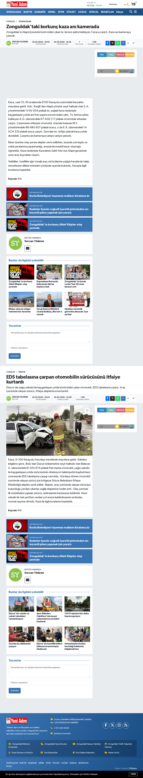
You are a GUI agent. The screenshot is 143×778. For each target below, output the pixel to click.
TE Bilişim (133, 768)
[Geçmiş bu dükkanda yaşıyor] (21, 634)
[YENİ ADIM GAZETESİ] (16, 4)
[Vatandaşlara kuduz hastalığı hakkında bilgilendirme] (77, 634)
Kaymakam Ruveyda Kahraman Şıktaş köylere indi (47, 284)
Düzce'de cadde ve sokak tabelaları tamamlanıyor (19, 616)
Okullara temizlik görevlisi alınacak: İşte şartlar (76, 311)
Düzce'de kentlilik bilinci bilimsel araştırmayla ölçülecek (49, 646)
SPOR (61, 12)
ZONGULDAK (13, 12)
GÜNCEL (94, 12)
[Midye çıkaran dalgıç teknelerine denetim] (21, 299)
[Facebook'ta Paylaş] (107, 43)
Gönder (15, 356)
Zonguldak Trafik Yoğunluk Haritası (118, 745)
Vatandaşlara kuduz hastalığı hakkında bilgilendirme (75, 646)
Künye (119, 12)
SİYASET (71, 12)
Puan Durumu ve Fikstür (22, 753)
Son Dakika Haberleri (85, 753)
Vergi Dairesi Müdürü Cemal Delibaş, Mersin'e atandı (49, 311)
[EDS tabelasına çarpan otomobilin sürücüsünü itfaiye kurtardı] (49, 430)
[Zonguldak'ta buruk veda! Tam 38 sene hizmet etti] (77, 272)
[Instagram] (119, 725)
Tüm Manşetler (51, 753)
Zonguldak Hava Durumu (56, 744)
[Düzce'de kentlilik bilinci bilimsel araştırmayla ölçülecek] (49, 634)
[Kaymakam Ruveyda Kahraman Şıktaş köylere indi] (49, 272)
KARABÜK (40, 12)
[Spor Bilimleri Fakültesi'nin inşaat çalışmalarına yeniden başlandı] (49, 604)
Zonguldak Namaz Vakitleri (89, 744)
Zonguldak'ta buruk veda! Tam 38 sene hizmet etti (75, 284)
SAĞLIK (82, 12)
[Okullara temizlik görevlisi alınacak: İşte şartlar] (77, 299)
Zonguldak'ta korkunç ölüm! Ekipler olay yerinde (20, 284)
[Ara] (131, 12)
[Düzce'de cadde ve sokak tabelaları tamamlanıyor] (21, 604)
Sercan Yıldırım (34, 241)
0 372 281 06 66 (61, 728)
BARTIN (27, 12)
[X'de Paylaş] (112, 43)
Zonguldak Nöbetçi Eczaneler (19, 745)
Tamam (133, 774)
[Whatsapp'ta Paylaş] (117, 43)
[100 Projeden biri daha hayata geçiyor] (77, 604)
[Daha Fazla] (123, 43)
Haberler (10, 22)
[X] (112, 725)
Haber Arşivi (113, 753)
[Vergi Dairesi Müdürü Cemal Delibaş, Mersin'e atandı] (49, 299)
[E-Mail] (27, 248)
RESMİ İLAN (107, 12)
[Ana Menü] (135, 12)
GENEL (52, 12)
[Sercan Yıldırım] (15, 243)
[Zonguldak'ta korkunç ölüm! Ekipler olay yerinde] (21, 272)
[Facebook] (106, 725)
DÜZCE (22, 372)
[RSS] (126, 725)
